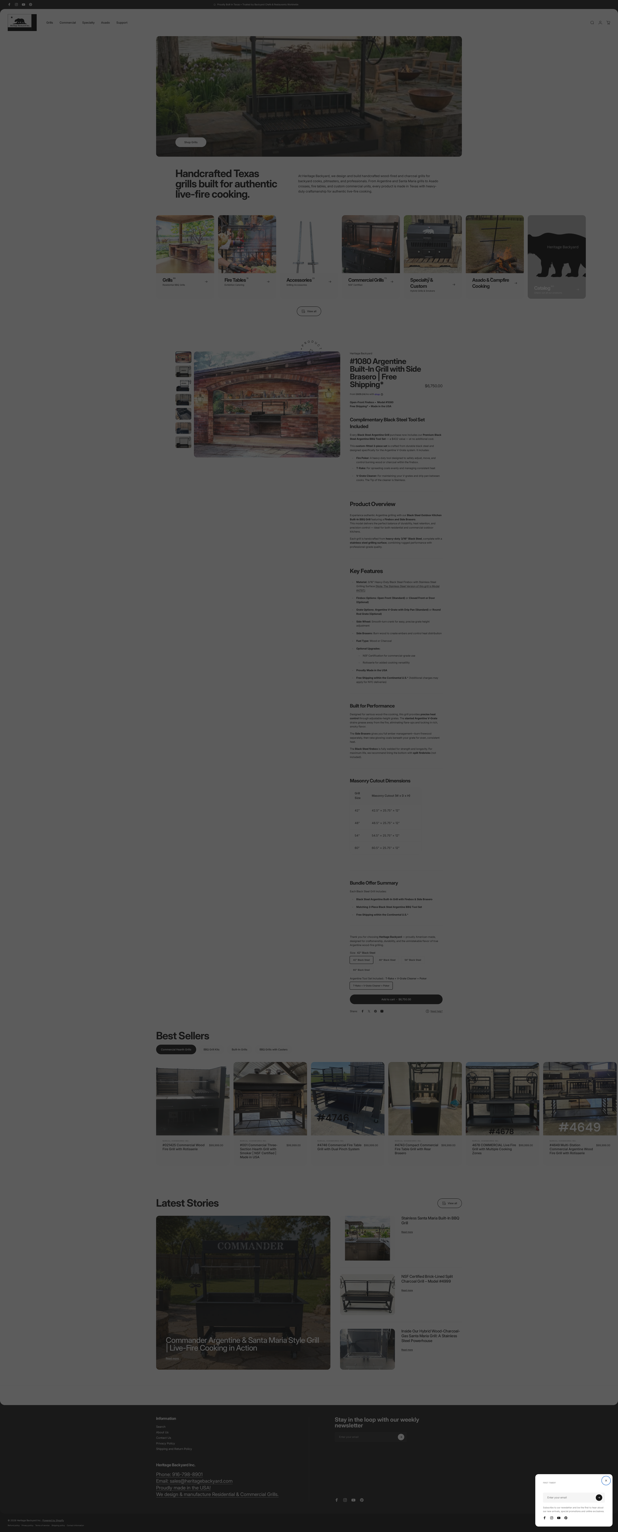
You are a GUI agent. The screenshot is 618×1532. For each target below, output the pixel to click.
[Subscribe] (599, 1497)
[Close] (606, 1480)
